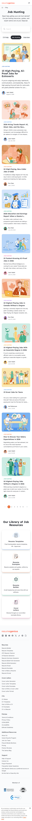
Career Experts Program (9, 738)
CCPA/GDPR (5, 722)
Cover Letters (16, 609)
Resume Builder (16, 586)
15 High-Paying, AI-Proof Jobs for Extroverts (13, 73)
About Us (4, 735)
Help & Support (6, 758)
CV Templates (6, 702)
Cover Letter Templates (9, 683)
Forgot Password (7, 763)
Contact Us (5, 761)
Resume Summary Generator (10, 658)
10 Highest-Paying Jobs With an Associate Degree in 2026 (15, 348)
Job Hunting (16, 37)
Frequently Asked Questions (10, 766)
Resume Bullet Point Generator (11, 660)
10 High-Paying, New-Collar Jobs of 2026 (15, 170)
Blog (6, 7)
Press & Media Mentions (9, 743)
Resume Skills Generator (9, 663)
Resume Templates (16, 541)
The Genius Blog (6, 750)
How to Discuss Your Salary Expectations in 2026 (15, 438)
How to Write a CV (7, 704)
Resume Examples (16, 563)
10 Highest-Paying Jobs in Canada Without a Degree (14, 304)
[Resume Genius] (8, 3)
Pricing (4, 745)
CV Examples (6, 707)
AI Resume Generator (8, 655)
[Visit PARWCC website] (9, 790)
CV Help (6, 37)
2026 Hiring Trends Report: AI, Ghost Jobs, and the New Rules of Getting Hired (16, 125)
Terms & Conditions (7, 717)
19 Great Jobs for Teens (13, 392)
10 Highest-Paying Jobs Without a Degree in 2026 (14, 482)
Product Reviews (7, 748)
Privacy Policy (6, 720)
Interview (26, 37)
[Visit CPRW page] (23, 790)
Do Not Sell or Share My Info (10, 773)
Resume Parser (6, 665)
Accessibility (5, 725)
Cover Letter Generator (9, 681)
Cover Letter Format (8, 691)
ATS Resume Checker (8, 653)
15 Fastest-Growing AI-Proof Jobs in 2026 (15, 259)
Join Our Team (6, 740)
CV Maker (5, 699)
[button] (16, 797)
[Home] (2, 7)
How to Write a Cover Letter (10, 688)
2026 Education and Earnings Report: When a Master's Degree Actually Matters (15, 215)
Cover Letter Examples (8, 686)
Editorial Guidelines (7, 727)
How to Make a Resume (9, 670)
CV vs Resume (6, 709)
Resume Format (6, 673)
